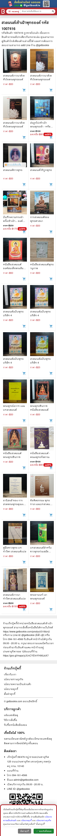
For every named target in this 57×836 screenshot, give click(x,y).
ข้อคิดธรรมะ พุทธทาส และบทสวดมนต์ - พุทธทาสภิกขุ (42, 504)
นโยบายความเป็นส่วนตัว (17, 684)
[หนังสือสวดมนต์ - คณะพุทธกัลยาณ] (42, 439)
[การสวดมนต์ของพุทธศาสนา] (42, 203)
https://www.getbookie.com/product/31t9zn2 (26, 631)
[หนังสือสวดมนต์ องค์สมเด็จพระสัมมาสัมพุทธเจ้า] (15, 250)
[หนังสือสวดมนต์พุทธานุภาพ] (42, 250)
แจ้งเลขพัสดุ (11, 715)
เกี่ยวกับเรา (10, 674)
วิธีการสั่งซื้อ (10, 720)
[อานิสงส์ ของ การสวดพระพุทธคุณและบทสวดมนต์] (15, 486)
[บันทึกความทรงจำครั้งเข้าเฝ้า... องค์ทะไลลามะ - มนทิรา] (15, 203)
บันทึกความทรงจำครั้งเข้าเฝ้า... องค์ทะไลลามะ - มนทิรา (14, 220)
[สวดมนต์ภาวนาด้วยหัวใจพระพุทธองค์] (15, 61)
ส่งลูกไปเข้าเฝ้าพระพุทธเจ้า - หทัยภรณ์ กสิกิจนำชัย (41, 126)
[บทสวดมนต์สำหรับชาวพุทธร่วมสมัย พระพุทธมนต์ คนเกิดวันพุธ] (42, 533)
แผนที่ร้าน (13, 770)
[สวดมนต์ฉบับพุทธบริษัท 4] (15, 297)
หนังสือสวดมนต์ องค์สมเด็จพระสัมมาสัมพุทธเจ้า (14, 268)
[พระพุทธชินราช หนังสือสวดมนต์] (42, 391)
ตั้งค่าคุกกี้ (9, 694)
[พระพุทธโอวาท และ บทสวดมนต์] (15, 391)
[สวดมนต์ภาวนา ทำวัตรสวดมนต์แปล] (15, 580)
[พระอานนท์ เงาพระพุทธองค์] (42, 580)
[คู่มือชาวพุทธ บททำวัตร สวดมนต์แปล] (15, 533)
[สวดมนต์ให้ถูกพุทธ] (42, 155)
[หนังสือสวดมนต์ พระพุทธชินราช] (15, 439)
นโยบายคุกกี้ (11, 689)
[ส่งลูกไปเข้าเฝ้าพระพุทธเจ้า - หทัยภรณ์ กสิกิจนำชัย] (42, 108)
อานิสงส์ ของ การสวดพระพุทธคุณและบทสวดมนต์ (14, 504)
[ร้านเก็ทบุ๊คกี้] (3, 11)
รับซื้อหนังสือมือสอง (15, 725)
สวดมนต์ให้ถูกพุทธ (41, 170)
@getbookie (23, 789)
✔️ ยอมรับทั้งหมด (43, 831)
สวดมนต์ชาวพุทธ (12, 170)
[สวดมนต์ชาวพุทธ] (15, 155)
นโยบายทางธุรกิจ (13, 679)
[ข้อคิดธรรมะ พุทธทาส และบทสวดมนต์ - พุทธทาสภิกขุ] (42, 486)
